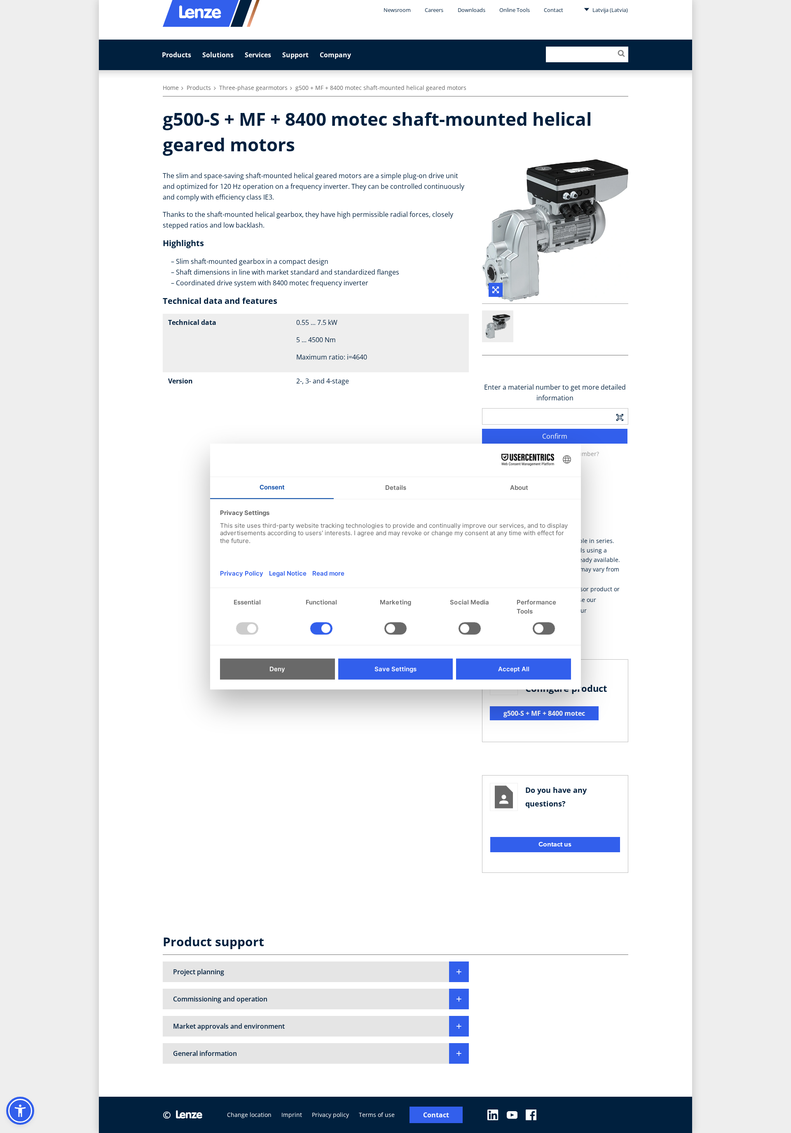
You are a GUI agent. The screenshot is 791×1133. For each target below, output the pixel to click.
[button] (316, 971)
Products (176, 54)
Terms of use (377, 1115)
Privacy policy (330, 1115)
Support (295, 54)
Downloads (471, 10)
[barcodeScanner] (619, 416)
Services (258, 54)
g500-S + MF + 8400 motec (544, 713)
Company (335, 54)
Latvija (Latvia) (609, 10)
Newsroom (397, 10)
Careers (434, 10)
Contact (553, 10)
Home (171, 88)
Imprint (291, 1115)
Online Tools (514, 10)
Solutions (218, 54)
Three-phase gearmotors (253, 88)
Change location (249, 1115)
